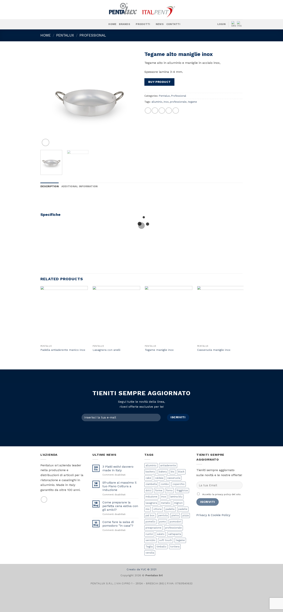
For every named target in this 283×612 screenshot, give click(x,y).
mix (148, 509)
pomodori (175, 521)
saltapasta (174, 534)
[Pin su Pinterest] (169, 110)
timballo (161, 546)
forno (169, 490)
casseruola (173, 477)
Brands (124, 24)
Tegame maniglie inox (159, 349)
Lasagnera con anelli (106, 349)
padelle (182, 509)
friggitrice (182, 490)
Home (112, 24)
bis (172, 471)
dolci (148, 490)
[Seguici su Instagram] (60, 24)
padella (170, 509)
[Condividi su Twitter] (155, 110)
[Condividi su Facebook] (148, 110)
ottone (157, 509)
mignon (178, 502)
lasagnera (151, 502)
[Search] (104, 24)
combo (165, 484)
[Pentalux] (141, 9)
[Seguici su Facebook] (55, 24)
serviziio (150, 540)
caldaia (159, 477)
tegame (192, 101)
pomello (150, 521)
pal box (150, 515)
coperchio (179, 484)
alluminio (157, 101)
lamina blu (176, 496)
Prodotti (143, 24)
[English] (234, 24)
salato (160, 534)
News (160, 24)
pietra (175, 515)
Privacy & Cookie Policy (213, 515)
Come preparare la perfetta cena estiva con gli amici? (120, 506)
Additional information (79, 186)
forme (158, 490)
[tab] (49, 186)
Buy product (159, 82)
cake (148, 477)
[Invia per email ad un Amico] (162, 110)
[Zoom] (45, 142)
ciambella (151, 484)
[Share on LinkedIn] (175, 110)
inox (166, 101)
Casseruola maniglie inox (213, 349)
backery (150, 471)
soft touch (165, 540)
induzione (151, 496)
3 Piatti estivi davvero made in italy (117, 468)
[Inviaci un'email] (44, 499)
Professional (93, 35)
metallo (165, 502)
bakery (163, 471)
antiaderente (168, 465)
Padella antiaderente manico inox (62, 349)
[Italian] (240, 24)
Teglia (149, 546)
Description (49, 186)
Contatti (173, 24)
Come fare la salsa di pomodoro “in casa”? (118, 523)
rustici (149, 534)
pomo (162, 521)
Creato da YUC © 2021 (141, 569)
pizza (186, 515)
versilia (150, 552)
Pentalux (65, 35)
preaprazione (153, 527)
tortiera (174, 546)
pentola (163, 515)
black (181, 471)
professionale (178, 101)
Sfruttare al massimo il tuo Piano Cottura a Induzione (119, 486)
